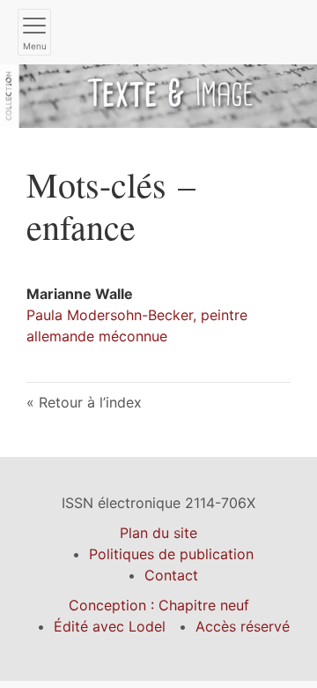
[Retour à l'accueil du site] (158, 94)
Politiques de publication (171, 554)
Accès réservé (242, 626)
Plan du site (158, 533)
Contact (171, 575)
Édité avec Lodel (110, 626)
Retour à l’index (90, 402)
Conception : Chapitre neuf (159, 605)
